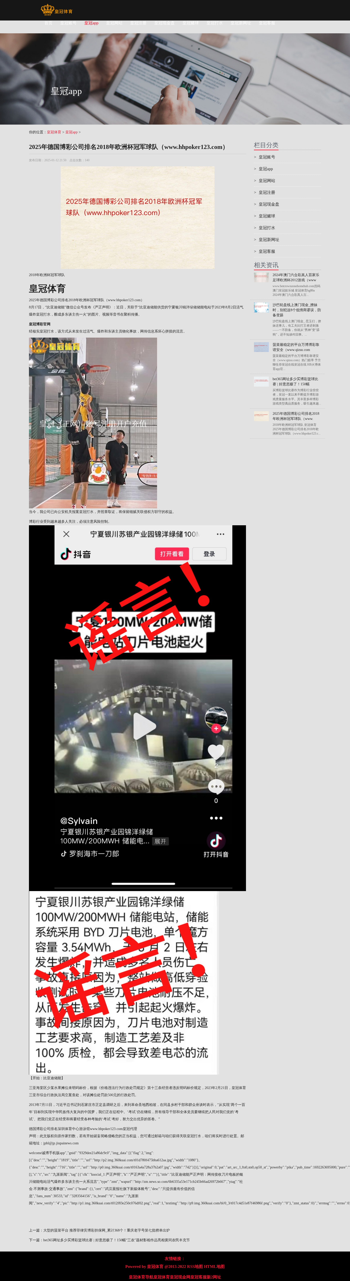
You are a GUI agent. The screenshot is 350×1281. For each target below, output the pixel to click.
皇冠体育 (54, 132)
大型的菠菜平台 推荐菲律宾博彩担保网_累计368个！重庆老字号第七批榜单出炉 (106, 1230)
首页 (48, 23)
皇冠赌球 (190, 23)
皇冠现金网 (180, 1277)
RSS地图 (195, 1266)
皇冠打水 (215, 23)
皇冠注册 (138, 23)
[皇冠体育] (56, 6)
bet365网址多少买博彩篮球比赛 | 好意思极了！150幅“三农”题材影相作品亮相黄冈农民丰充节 (116, 1240)
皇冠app (91, 23)
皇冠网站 (114, 23)
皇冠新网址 (241, 23)
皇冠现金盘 (164, 23)
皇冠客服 (267, 23)
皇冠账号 (68, 23)
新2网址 (214, 1277)
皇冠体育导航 (141, 1277)
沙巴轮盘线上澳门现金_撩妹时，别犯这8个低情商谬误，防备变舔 (297, 310)
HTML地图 (214, 1266)
